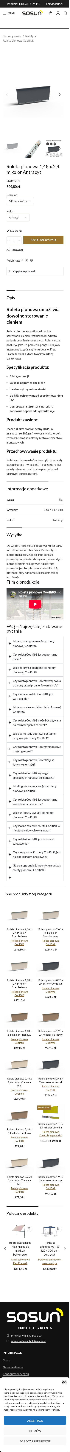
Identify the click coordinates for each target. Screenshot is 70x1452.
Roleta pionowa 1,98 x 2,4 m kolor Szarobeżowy (18, 984)
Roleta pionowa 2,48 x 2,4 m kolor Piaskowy (18, 1133)
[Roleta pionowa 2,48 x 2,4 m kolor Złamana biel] (19, 1066)
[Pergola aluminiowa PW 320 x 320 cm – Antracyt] (46, 1233)
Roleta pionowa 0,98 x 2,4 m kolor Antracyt (48, 984)
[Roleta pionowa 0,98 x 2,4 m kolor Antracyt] (49, 966)
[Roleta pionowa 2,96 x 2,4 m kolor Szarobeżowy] (19, 916)
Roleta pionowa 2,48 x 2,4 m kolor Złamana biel (18, 1083)
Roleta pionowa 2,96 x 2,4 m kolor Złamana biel (18, 1183)
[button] (64, 1382)
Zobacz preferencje (35, 1441)
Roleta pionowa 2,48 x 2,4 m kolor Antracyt (48, 1083)
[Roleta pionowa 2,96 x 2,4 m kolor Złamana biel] (19, 1166)
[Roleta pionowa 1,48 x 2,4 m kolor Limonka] (49, 1113)
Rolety (29, 36)
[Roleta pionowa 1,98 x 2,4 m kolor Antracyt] (49, 1166)
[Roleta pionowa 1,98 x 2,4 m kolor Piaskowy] (49, 1016)
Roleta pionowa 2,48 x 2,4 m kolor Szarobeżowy (48, 934)
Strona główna (12, 36)
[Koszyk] (50, 13)
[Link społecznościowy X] (26, 260)
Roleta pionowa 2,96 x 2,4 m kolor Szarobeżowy (18, 934)
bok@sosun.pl (54, 3)
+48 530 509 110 (30, 3)
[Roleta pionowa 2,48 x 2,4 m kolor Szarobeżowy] (49, 916)
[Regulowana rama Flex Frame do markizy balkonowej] (18, 1233)
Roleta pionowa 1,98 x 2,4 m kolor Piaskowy (48, 1033)
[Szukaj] (65, 13)
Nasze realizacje (13, 1368)
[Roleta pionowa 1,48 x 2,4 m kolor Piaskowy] (19, 1016)
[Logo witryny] (32, 13)
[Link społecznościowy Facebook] (22, 260)
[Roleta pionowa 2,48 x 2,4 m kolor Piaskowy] (19, 1116)
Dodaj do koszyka (43, 240)
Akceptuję (35, 1420)
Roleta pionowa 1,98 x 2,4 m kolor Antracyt (48, 1183)
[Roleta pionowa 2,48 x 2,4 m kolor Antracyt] (49, 1066)
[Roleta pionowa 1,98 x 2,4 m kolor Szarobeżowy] (19, 966)
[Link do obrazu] (34, 1316)
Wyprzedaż (54, 1135)
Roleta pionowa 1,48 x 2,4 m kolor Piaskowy (18, 1033)
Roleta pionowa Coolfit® (18, 40)
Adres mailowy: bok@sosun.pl (28, 1342)
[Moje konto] (58, 13)
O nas (6, 1361)
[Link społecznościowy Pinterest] (31, 260)
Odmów (35, 1431)
